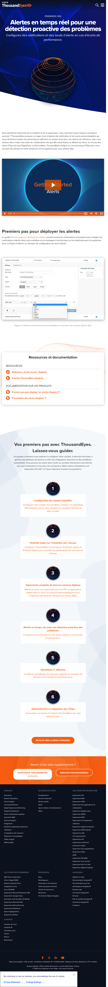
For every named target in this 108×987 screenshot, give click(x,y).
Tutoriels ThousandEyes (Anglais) (27, 378)
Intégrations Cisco (10, 886)
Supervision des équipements (83, 849)
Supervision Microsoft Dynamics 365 (17, 893)
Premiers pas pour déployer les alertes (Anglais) (35, 392)
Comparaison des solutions (13, 833)
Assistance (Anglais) (80, 902)
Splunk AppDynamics (11, 911)
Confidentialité (59, 962)
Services (76, 896)
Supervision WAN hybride (82, 830)
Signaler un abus (78, 877)
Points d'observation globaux (14, 814)
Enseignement (43, 795)
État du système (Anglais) (82, 899)
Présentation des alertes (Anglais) (28, 398)
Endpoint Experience (11, 811)
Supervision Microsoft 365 (13, 902)
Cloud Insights (9, 802)
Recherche (42, 893)
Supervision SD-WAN (80, 858)
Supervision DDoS (79, 814)
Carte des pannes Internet (47, 886)
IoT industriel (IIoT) (79, 836)
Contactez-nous (9, 930)
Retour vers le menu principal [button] (53, 740)
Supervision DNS (79, 817)
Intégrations (8, 824)
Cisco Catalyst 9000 (11, 880)
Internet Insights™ (10, 820)
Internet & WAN (9, 817)
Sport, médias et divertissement (49, 808)
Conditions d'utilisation (42, 962)
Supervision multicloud (81, 842)
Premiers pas (77, 889)
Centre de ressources (46, 889)
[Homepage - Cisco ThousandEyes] (19, 5)
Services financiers (45, 798)
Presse (6, 937)
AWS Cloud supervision (12, 877)
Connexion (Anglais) (80, 893)
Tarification (8, 830)
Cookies (94, 962)
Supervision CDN (79, 802)
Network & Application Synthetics (16, 827)
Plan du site (28, 962)
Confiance (76, 905)
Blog (40, 877)
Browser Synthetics (11, 798)
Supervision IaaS (78, 833)
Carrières (7, 927)
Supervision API (78, 795)
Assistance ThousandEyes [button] (33, 774)
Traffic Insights (9, 839)
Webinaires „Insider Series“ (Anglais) (29, 372)
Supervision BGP (79, 798)
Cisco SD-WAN (9, 889)
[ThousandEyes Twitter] (49, 958)
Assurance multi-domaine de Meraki (17, 899)
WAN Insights (9, 842)
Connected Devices (11, 805)
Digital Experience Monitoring (14, 808)
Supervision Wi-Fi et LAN (81, 864)
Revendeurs (8, 940)
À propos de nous (10, 924)
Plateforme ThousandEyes (13, 836)
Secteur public (43, 802)
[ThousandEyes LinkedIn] (56, 958)
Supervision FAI (78, 839)
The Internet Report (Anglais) (48, 896)
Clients (6, 934)
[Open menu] (102, 5)
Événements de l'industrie (47, 883)
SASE (74, 855)
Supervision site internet (81, 861)
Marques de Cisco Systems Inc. (77, 962)
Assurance (8, 795)
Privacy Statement (12, 982)
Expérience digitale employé (83, 868)
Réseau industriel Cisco (12, 883)
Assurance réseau (79, 846)
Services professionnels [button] (74, 772)
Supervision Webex (11, 915)
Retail (40, 811)
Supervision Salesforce (12, 908)
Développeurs (43, 880)
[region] (38, 979)
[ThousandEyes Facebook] (43, 958)
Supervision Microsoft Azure (14, 905)
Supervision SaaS (79, 852)
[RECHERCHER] (97, 5)
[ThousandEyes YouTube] (62, 958)
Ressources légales (16, 962)
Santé (40, 805)
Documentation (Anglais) (81, 880)
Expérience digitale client (82, 811)
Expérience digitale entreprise (83, 827)
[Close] (74, 974)
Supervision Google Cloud (13, 896)
